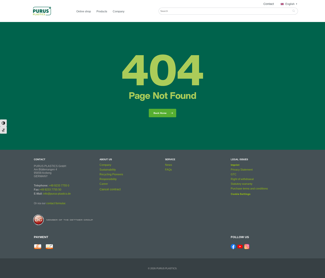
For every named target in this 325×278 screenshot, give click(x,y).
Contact (268, 4)
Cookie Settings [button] (241, 194)
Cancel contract (110, 189)
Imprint (235, 164)
